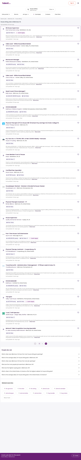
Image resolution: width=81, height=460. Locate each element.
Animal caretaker (60, 388)
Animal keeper (10, 393)
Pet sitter (21, 388)
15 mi (51, 9)
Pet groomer (9, 388)
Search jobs (3, 18)
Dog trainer (64, 393)
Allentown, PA (11, 18)
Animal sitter (38, 393)
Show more (39, 37)
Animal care (46, 388)
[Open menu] (78, 3)
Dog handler (51, 393)
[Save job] (78, 28)
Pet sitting (33, 388)
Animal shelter (24, 393)
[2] (46, 344)
